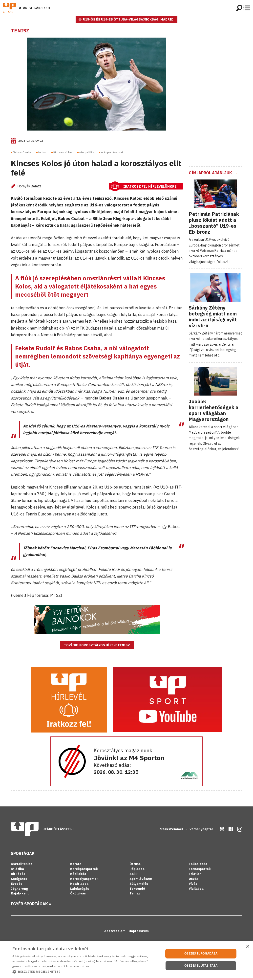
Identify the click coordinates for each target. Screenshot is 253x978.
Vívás (193, 884)
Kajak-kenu (20, 893)
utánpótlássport (112, 152)
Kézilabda (78, 874)
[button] (85, 972)
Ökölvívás (78, 893)
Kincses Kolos (62, 152)
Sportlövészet (140, 879)
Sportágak (23, 853)
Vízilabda (196, 889)
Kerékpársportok (84, 869)
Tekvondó (137, 889)
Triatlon (195, 874)
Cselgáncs (19, 879)
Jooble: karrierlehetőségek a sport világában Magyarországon (213, 410)
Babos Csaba (22, 152)
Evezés (16, 884)
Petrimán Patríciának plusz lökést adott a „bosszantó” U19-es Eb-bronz (214, 223)
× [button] (247, 946)
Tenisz (20, 31)
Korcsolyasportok (84, 879)
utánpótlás (86, 152)
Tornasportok (200, 869)
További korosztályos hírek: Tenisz (97, 645)
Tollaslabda (198, 864)
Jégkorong (19, 889)
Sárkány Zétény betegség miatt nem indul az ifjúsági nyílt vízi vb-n (213, 316)
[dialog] (126, 959)
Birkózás (18, 874)
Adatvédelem (115, 931)
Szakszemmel (172, 829)
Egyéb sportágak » (31, 903)
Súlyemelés (138, 884)
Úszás (193, 879)
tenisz (42, 152)
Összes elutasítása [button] (200, 965)
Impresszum (138, 931)
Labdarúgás (79, 889)
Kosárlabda (79, 884)
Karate (75, 864)
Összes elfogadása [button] (201, 953)
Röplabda (137, 869)
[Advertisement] (221, 58)
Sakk (133, 874)
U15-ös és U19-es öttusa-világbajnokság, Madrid (128, 19)
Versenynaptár (202, 829)
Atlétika (17, 869)
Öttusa (135, 864)
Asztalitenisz (21, 864)
